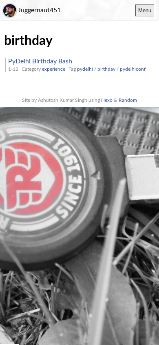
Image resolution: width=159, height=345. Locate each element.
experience (53, 69)
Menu (144, 10)
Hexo (107, 100)
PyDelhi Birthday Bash (40, 61)
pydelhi (85, 69)
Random (128, 100)
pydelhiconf (133, 69)
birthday (106, 69)
